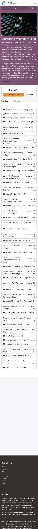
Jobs (3, 481)
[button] (34, 8)
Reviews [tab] (17, 101)
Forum (3, 471)
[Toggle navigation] (35, 3)
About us (4, 469)
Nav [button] (15, 8)
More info (29, 95)
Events (3, 483)
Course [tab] (7, 101)
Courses (4, 476)
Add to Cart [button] (14, 95)
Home (3, 467)
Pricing (4, 479)
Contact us (5, 474)
